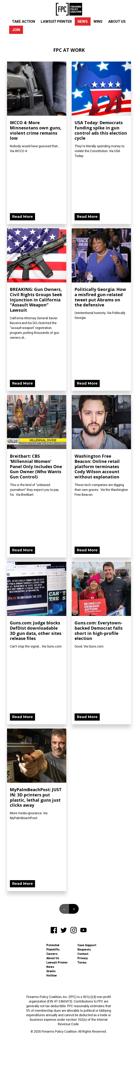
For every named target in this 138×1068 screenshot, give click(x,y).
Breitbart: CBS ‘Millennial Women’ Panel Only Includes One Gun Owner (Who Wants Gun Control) (36, 466)
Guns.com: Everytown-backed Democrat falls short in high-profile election (99, 630)
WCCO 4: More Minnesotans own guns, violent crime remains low (35, 130)
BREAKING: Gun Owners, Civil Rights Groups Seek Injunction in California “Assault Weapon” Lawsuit (36, 299)
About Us (117, 21)
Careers (52, 954)
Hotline (51, 975)
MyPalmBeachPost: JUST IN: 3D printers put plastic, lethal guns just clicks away (36, 797)
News (83, 21)
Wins (97, 21)
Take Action (23, 21)
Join (16, 30)
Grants (51, 971)
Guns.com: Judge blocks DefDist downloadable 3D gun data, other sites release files (35, 630)
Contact (82, 954)
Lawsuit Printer (56, 21)
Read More (22, 216)
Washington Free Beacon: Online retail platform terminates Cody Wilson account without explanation (97, 466)
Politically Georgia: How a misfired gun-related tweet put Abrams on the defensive (100, 297)
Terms (81, 962)
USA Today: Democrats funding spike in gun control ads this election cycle (101, 130)
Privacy (82, 958)
